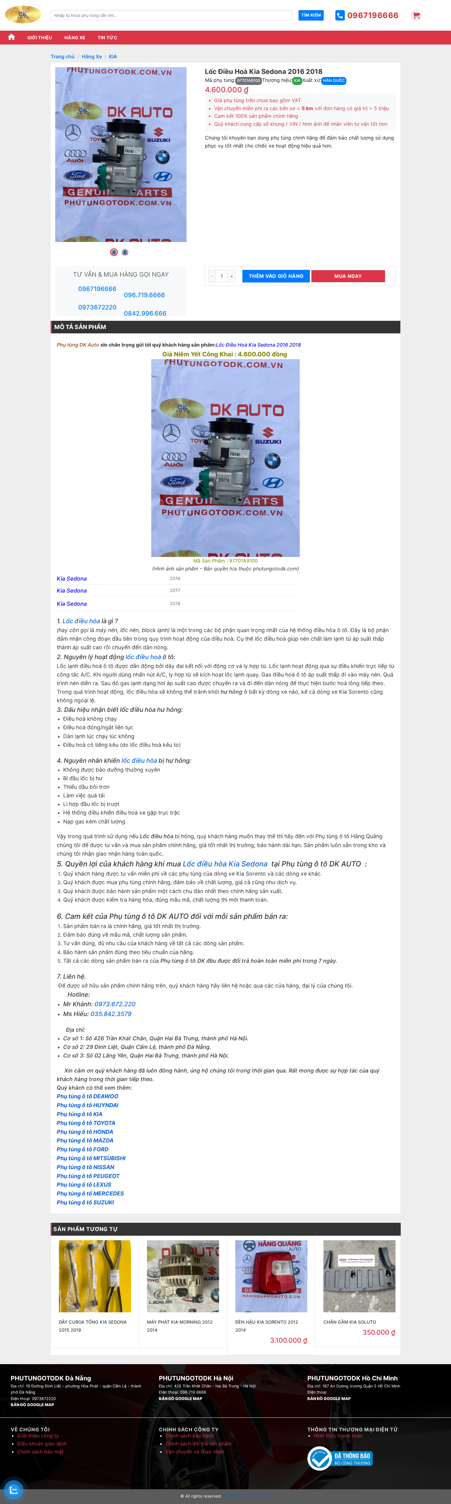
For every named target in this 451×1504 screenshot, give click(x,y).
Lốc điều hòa (81, 621)
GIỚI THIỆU (39, 37)
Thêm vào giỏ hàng (276, 276)
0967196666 (373, 15)
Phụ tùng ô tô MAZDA (85, 1140)
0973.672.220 (115, 1004)
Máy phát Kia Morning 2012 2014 (180, 1326)
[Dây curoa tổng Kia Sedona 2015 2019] (95, 1276)
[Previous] (65, 154)
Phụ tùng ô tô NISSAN (85, 1167)
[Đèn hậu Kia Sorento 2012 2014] (271, 1276)
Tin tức (107, 37)
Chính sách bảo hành (189, 1436)
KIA (113, 56)
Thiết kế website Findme (246, 1496)
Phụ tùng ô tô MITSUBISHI (91, 1158)
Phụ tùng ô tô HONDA (85, 1132)
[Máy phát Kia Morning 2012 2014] (183, 1276)
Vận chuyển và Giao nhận (194, 1451)
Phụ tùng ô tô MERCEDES (90, 1193)
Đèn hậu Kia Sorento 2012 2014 (266, 1326)
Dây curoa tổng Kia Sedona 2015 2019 (93, 1326)
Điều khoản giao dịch (41, 1444)
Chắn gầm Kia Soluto (349, 1322)
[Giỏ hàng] (416, 15)
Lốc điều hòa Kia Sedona (226, 863)
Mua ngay (348, 276)
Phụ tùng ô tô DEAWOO (87, 1096)
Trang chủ (63, 56)
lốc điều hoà (143, 657)
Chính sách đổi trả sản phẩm (198, 1444)
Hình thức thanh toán (338, 1436)
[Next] (176, 154)
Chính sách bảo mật (40, 1451)
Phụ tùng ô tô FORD (83, 1149)
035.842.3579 (111, 1014)
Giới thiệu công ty (38, 1436)
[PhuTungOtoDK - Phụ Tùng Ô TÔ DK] (23, 15)
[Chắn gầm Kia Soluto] (359, 1276)
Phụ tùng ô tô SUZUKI (85, 1202)
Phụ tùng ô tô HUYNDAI (87, 1105)
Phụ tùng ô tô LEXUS (84, 1184)
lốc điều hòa (138, 760)
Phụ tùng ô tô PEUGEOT (88, 1176)
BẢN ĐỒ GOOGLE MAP (32, 1404)
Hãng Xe (74, 37)
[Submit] (311, 15)
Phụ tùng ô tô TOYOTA (86, 1123)
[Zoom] (63, 234)
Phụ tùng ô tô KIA (79, 1114)
